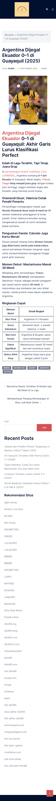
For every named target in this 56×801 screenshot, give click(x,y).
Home (44, 68)
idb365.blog (11, 630)
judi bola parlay (12, 759)
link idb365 (10, 705)
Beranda (9, 34)
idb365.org (10, 623)
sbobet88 (44, 368)
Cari (6, 421)
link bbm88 (10, 671)
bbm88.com (10, 664)
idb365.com (10, 637)
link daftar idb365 (14, 718)
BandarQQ (9, 603)
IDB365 (8, 536)
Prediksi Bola (11, 617)
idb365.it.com (11, 644)
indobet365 (19, 368)
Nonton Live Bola (13, 509)
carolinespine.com (14, 725)
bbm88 (7, 368)
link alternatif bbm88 (15, 765)
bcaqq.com (10, 677)
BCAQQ (8, 515)
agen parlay (10, 502)
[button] (50, 793)
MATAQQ (9, 583)
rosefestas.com (12, 752)
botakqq (8, 691)
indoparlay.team (13, 651)
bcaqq (7, 684)
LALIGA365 (10, 543)
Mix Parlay (10, 522)
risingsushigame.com (15, 731)
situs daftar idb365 (14, 711)
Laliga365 (9, 597)
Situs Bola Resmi (13, 610)
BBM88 (8, 556)
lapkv (7, 698)
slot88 (7, 372)
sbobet (32, 368)
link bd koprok (12, 738)
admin (11, 68)
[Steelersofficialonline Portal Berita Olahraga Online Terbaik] (21, 9)
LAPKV (8, 576)
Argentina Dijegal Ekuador (21, 135)
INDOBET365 (11, 529)
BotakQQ (9, 590)
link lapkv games (13, 745)
